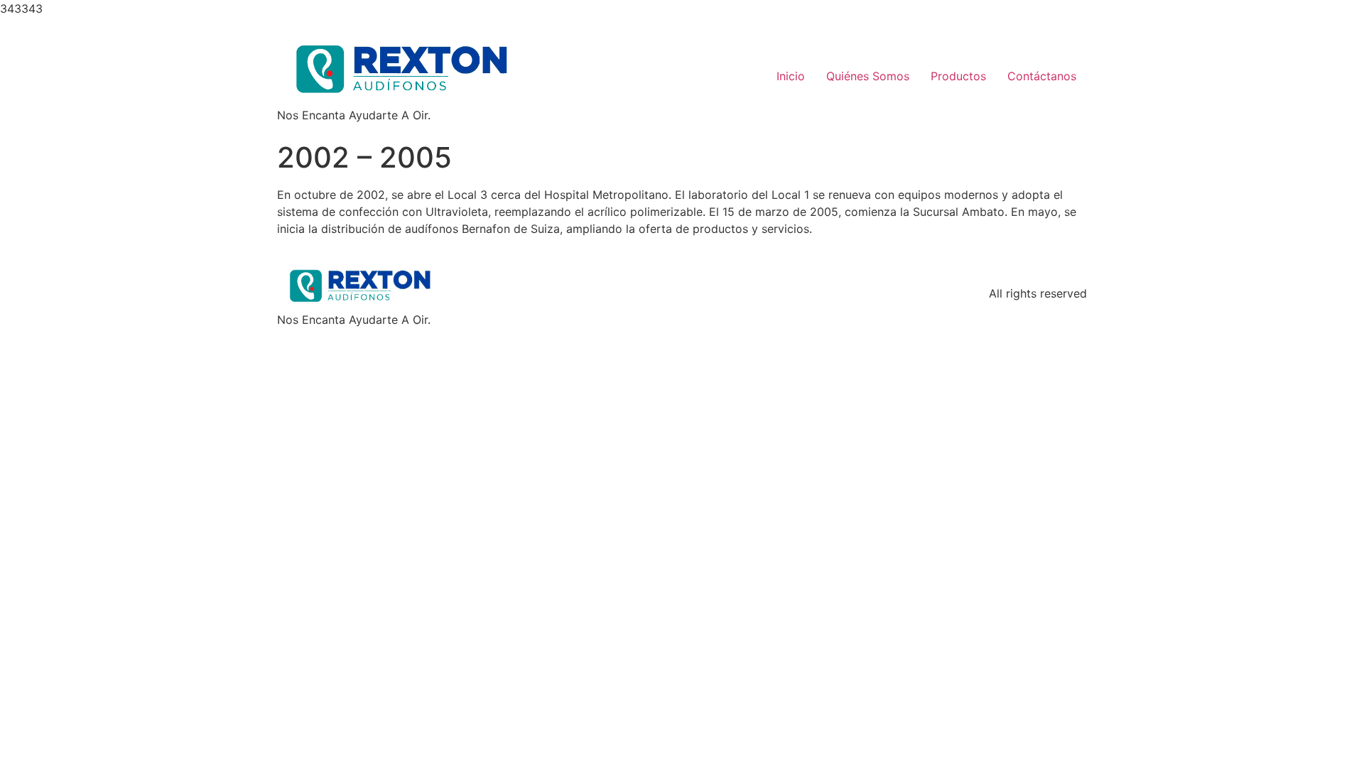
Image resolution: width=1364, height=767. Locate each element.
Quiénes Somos (867, 76)
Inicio (790, 76)
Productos (958, 76)
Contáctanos (1041, 76)
